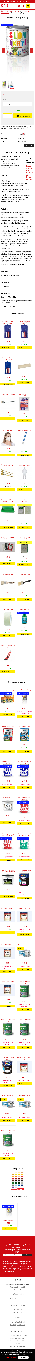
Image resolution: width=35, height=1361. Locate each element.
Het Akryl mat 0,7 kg (24, 726)
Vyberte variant (24, 382)
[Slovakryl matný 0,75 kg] (17, 50)
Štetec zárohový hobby (8, 394)
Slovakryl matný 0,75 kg (9, 1220)
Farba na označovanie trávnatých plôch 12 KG (8, 870)
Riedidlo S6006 (24, 609)
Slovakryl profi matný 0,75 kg (7, 762)
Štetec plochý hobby (24, 574)
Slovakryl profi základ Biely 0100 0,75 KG (24, 834)
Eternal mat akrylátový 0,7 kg (24, 982)
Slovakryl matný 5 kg (24, 690)
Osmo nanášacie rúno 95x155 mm (24, 500)
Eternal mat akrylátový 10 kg (24, 1020)
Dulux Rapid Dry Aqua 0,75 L (24, 870)
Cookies (17, 1344)
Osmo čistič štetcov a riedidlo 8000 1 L (24, 538)
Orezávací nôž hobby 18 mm (7, 646)
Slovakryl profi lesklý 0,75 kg (24, 798)
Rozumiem (23, 1357)
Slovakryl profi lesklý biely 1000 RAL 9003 (8, 834)
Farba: (5, 100)
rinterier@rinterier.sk (12, 1)
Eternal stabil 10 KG (24, 1096)
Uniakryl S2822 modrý (7, 908)
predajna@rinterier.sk (17, 1325)
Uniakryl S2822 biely (8, 981)
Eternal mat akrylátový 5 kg (8, 1020)
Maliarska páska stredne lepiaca (8, 610)
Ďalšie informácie (11, 1357)
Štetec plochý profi (7, 574)
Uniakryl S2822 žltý (24, 908)
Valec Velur (24, 358)
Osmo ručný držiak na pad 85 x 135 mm (7, 500)
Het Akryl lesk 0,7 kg (8, 726)
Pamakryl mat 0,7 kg (8, 690)
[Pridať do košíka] (7, 347)
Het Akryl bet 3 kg (7, 797)
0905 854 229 (25, 1)
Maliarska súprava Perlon (24, 322)
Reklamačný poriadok (17, 1346)
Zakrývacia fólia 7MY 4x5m (24, 395)
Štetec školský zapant (7, 465)
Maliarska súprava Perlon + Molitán (7, 358)
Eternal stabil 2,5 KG (24, 945)
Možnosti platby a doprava (17, 1335)
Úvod (2, 11)
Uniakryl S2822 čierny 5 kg (24, 1058)
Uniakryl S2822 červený (8, 945)
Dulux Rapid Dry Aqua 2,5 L (7, 1058)
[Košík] (28, 6)
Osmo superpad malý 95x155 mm (7, 538)
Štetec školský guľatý (24, 430)
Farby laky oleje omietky (13, 11)
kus (7, 116)
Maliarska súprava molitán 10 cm (7, 322)
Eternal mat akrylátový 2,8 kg (8, 1131)
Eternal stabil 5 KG (7, 1096)
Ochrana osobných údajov (17, 1341)
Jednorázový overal (24, 465)
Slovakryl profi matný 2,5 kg (24, 762)
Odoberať (26, 1255)
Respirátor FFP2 (8, 430)
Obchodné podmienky (17, 1338)
